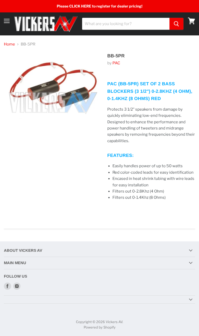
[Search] (176, 24)
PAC (116, 63)
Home (9, 44)
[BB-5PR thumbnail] (15, 131)
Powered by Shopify (100, 327)
